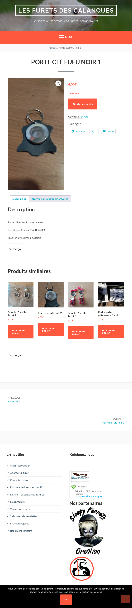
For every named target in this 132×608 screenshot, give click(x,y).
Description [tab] (19, 198)
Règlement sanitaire (21, 530)
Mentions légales (19, 523)
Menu (69, 36)
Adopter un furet (19, 472)
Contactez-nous (19, 479)
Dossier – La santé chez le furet (27, 494)
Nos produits (17, 501)
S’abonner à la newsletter (23, 516)
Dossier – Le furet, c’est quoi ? (26, 487)
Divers (84, 116)
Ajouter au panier (82, 103)
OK (66, 599)
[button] (58, 83)
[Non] (125, 599)
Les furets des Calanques (66, 10)
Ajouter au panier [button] (18, 331)
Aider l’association (20, 465)
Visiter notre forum (20, 508)
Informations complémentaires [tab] (49, 198)
